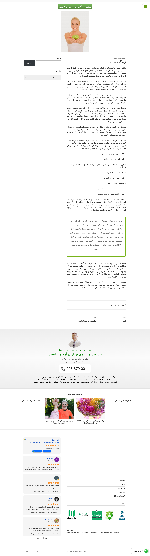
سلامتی (108, 305)
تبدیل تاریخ (121, 503)
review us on (38, 451)
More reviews (42, 538)
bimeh (115, 58)
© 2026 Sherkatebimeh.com (76, 551)
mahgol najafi (49, 519)
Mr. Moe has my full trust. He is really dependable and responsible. (42, 487)
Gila (52, 477)
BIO (123, 484)
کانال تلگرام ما (120, 500)
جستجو (59, 58)
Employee (121, 492)
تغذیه (112, 305)
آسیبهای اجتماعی (122, 305)
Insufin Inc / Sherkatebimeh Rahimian (44, 443)
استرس (115, 305)
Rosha (51, 498)
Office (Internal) (119, 496)
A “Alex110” (49, 458)
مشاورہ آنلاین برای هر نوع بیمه (75, 6)
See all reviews (46, 451)
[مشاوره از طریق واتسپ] (146, 551)
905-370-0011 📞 (75, 368)
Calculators (121, 488)
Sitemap (122, 481)
